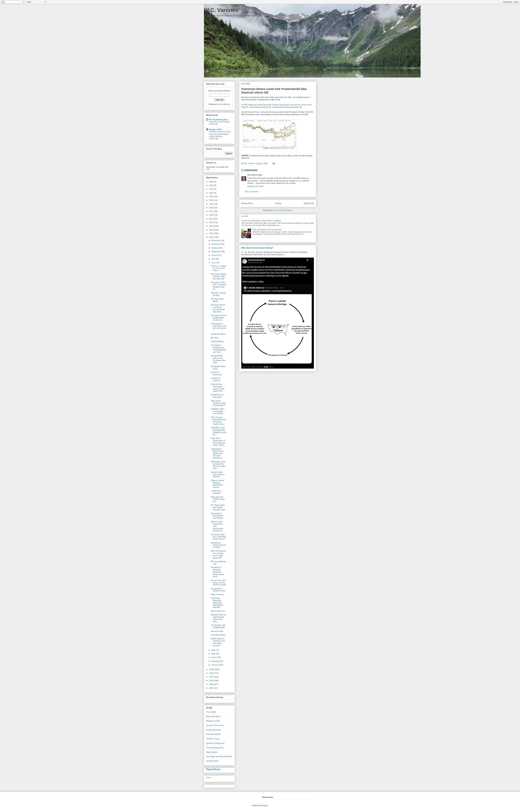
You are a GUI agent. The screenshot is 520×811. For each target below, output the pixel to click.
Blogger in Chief (213, 721)
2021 (211, 196)
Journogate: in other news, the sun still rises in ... (218, 327)
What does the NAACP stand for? (218, 499)
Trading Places (217, 341)
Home (278, 203)
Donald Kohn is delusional (217, 396)
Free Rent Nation (218, 635)
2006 (211, 680)
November (216, 244)
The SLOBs (211, 712)
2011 (211, 233)
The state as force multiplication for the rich (218, 317)
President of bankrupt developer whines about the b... (217, 572)
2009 (211, 669)
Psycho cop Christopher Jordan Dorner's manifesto (261, 221)
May (213, 650)
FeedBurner (225, 104)
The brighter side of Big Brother (218, 626)
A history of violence (215, 379)
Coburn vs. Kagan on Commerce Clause (218, 268)
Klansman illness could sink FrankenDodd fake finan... (218, 308)
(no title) (244, 216)
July (213, 259)
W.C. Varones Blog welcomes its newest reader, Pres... (218, 420)
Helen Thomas (217, 594)
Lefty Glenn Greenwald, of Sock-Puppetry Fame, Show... (218, 441)
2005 (211, 684)
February (215, 661)
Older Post (309, 203)
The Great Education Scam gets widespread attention (217, 602)
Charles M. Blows (218, 334)
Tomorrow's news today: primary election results (218, 582)
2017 (211, 211)
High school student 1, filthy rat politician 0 (218, 403)
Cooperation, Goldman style (218, 589)
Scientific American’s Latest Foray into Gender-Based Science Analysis (220, 134)
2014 (211, 222)
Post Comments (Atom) (283, 210)
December (216, 240)
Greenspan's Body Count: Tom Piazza (217, 515)
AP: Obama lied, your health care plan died (218, 507)
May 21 (258, 112)
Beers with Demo (213, 716)
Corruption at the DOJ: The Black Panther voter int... (218, 285)
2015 (211, 219)
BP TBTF (215, 338)
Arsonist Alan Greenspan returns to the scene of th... (217, 387)
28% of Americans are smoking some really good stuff (218, 554)
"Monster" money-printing (218, 294)
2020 (211, 200)
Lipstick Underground (215, 743)
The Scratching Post (218, 119)
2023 (211, 189)
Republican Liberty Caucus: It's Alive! (218, 545)
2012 (211, 230)
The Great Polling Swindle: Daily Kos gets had (218, 276)
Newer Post (247, 203)
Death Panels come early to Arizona (218, 474)
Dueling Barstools (213, 730)
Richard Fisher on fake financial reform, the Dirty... (218, 618)
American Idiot (217, 631)
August (214, 255)
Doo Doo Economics (215, 725)
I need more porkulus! (216, 492)
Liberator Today (213, 739)
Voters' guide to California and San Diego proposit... (218, 641)
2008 (211, 673)
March (214, 657)
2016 (211, 215)
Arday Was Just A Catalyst (219, 122)
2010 (211, 237)
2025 (211, 182)
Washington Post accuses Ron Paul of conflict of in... (218, 464)
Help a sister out (218, 611)
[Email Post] (273, 163)
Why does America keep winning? (257, 248)
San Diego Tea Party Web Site (219, 756)
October (215, 248)
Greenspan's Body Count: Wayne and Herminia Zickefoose (217, 453)
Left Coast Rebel (213, 734)
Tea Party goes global (217, 300)
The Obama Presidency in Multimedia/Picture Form (218, 348)
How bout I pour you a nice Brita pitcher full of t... (219, 536)
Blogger (265, 805)
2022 (211, 193)
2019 (211, 204)
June (213, 263)
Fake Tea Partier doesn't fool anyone (266, 229)
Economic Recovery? (216, 373)
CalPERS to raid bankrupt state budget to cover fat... (218, 431)
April (213, 654)
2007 (211, 677)
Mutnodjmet (252, 175)
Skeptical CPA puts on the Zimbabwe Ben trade (218, 359)
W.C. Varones (221, 10)
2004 (211, 688)
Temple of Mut (215, 129)
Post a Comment (251, 192)
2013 (211, 226)
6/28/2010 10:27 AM (255, 186)
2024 (211, 185)
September (216, 251)
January (215, 665)
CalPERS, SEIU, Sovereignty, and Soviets (218, 411)
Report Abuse (213, 769)
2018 (211, 208)
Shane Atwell (211, 752)
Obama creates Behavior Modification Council (217, 483)
